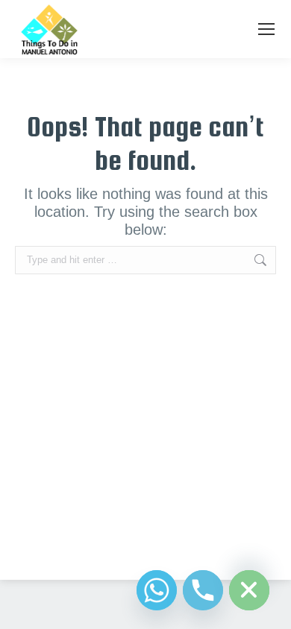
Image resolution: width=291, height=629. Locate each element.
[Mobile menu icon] (266, 29)
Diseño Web (122, 551)
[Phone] (203, 590)
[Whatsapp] (157, 590)
